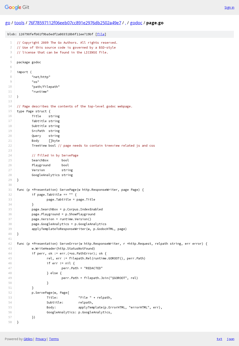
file (101, 34)
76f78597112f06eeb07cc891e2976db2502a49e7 (74, 22)
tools (19, 22)
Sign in (229, 7)
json (230, 339)
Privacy (40, 339)
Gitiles (28, 339)
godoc (136, 22)
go (7, 22)
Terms (54, 339)
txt (219, 339)
